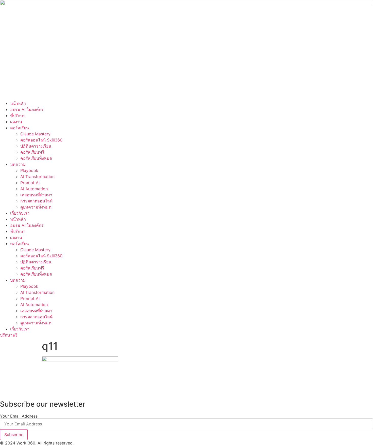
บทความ (18, 164)
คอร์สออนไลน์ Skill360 (41, 139)
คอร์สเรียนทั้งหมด (36, 158)
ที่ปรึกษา (17, 115)
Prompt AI (30, 182)
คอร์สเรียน (19, 127)
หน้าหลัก (18, 103)
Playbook (29, 170)
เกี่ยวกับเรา (19, 213)
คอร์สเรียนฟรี (32, 152)
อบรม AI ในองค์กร (27, 109)
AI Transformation (37, 176)
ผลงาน (16, 121)
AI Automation (34, 188)
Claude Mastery (35, 133)
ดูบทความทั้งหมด (35, 207)
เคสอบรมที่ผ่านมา (36, 194)
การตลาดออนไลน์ (36, 200)
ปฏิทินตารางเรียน (35, 146)
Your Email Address (19, 416)
